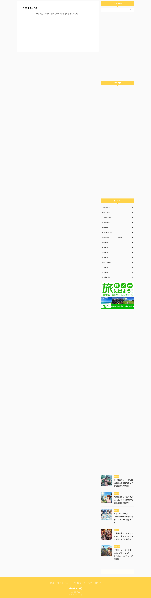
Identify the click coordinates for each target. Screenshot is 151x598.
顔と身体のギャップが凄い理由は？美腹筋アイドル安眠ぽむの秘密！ (123, 483)
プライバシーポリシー (63, 583)
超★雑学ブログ (75, 592)
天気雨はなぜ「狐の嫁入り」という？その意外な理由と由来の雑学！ (123, 500)
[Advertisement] (57, 32)
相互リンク (98, 583)
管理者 (52, 583)
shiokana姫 (75, 588)
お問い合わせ (77, 583)
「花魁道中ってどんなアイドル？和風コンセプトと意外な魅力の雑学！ (123, 536)
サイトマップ (88, 583)
